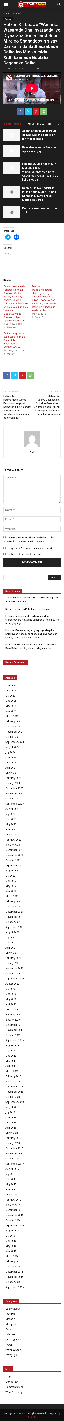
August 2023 (12, 808)
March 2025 (12, 716)
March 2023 (12, 834)
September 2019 (14, 1040)
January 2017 (12, 1204)
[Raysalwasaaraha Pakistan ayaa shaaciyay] (11, 151)
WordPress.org (13, 1392)
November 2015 (14, 1276)
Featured (10, 1313)
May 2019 (10, 1060)
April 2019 (10, 1066)
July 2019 (10, 1050)
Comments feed (14, 1386)
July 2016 (10, 1235)
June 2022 (10, 880)
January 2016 (12, 1266)
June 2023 (10, 819)
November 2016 (14, 1215)
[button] (5, 4)
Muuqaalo (17, 13)
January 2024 (12, 783)
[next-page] (59, 124)
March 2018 (12, 1132)
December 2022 (14, 850)
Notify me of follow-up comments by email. (30, 548)
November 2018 (14, 1091)
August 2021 (12, 932)
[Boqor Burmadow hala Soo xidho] (11, 212)
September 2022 (14, 865)
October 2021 (13, 922)
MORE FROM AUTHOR (40, 124)
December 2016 (14, 1210)
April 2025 (10, 711)
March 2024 (12, 772)
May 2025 (10, 705)
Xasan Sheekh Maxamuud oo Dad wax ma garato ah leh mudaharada (39, 134)
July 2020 (10, 988)
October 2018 (13, 1096)
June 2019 (10, 1055)
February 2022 (13, 901)
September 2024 (14, 742)
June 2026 (10, 685)
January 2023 (12, 844)
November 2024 (14, 731)
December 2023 (14, 788)
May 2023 (10, 824)
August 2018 (12, 1107)
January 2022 (12, 906)
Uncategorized (13, 1339)
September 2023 (14, 803)
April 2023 (10, 829)
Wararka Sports (14, 1349)
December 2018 (14, 1086)
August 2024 (12, 747)
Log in (8, 1376)
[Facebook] (20, 111)
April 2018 (10, 1127)
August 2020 (12, 983)
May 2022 (10, 886)
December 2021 (14, 911)
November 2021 (14, 916)
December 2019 (14, 1024)
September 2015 (14, 1287)
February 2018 (13, 1138)
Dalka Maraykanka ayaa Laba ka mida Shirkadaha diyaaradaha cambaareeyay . (14, 340)
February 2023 (13, 839)
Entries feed (12, 1381)
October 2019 (13, 1035)
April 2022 (10, 891)
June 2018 (10, 1117)
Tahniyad (10, 1334)
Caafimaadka (12, 1308)
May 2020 (10, 999)
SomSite (32, 1416)
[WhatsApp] (43, 111)
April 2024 (10, 767)
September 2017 (14, 1163)
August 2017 (12, 1168)
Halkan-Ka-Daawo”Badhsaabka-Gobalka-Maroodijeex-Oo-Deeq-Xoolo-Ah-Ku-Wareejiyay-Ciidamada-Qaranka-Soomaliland (47, 405)
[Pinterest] (36, 111)
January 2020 (12, 1019)
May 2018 (10, 1122)
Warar (8, 1344)
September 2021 (14, 927)
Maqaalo (10, 1319)
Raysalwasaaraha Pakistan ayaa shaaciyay (28, 609)
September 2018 (14, 1102)
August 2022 (12, 870)
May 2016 (10, 1246)
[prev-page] (53, 124)
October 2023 (13, 798)
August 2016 (12, 1230)
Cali (8, 68)
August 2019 (12, 1045)
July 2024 (10, 752)
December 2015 (14, 1271)
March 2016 (12, 1256)
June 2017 (10, 1179)
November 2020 (14, 968)
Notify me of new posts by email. (24, 554)
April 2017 (10, 1189)
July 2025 (10, 695)
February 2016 (13, 1261)
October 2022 (13, 860)
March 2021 (12, 952)
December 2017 (14, 1148)
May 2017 (10, 1184)
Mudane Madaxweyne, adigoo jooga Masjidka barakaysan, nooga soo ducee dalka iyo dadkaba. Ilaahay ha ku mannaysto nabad (31, 634)
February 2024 (13, 778)
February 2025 (13, 721)
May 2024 (10, 762)
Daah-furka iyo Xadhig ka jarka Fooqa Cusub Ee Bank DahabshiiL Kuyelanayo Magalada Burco (30, 646)
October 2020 (13, 973)
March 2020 (12, 1009)
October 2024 (13, 736)
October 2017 (13, 1158)
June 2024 (10, 757)
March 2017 (12, 1194)
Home (6, 13)
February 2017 (13, 1199)
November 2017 (14, 1153)
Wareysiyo (11, 1355)
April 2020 (10, 1004)
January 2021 (12, 963)
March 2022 (12, 896)
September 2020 (14, 978)
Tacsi (8, 1329)
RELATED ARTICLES (13, 124)
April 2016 (10, 1251)
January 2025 (12, 726)
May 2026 (10, 690)
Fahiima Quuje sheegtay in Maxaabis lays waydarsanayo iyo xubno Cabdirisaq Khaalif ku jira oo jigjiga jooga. (40, 171)
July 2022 (10, 875)
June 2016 (10, 1240)
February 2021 (13, 958)
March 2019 (12, 1071)
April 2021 (10, 947)
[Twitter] (28, 111)
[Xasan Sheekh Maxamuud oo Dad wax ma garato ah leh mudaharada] (11, 135)
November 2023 (14, 793)
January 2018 (12, 1143)
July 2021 (10, 937)
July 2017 (10, 1174)
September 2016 (14, 1225)
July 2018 (10, 1112)
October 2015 (13, 1282)
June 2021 (10, 942)
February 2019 (13, 1076)
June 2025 (10, 700)
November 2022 (14, 855)
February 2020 (13, 1014)
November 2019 (14, 1030)
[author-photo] (32, 447)
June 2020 (10, 994)
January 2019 (12, 1081)
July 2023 (10, 814)
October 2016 (13, 1220)
